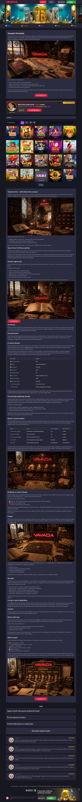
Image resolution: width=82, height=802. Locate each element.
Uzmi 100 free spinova (34, 110)
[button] (1, 13)
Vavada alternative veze (41, 95)
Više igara (41, 184)
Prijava (51, 2)
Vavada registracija (14, 321)
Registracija (43, 2)
